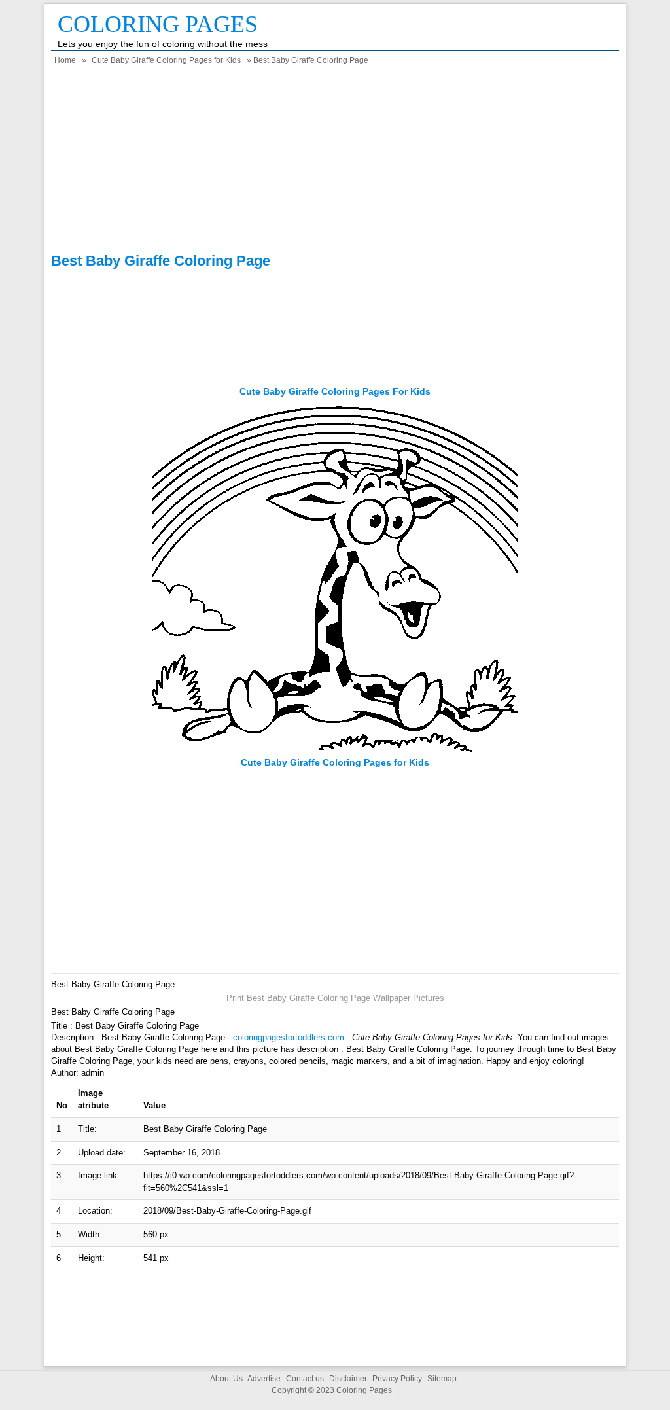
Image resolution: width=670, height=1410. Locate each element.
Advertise (264, 1378)
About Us (226, 1378)
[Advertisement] (335, 161)
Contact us (305, 1378)
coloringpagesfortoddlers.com (288, 1037)
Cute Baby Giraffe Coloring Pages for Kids (166, 60)
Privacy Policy (397, 1378)
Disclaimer (348, 1378)
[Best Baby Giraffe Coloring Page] (335, 750)
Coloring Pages (158, 24)
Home (65, 60)
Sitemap (442, 1378)
